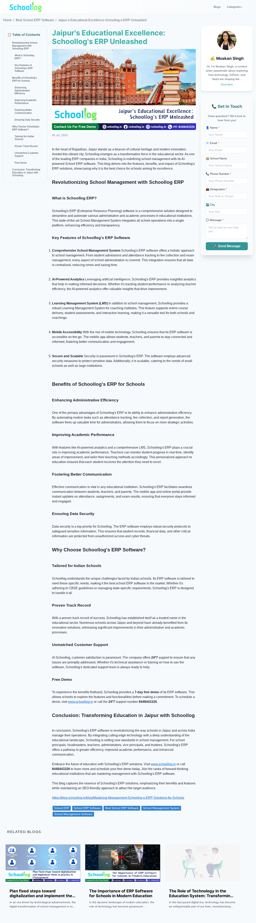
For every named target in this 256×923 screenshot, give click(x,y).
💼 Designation (216, 189)
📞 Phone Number (218, 173)
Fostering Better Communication (23, 111)
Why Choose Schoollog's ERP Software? (25, 128)
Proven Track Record (26, 146)
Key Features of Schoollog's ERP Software (24, 68)
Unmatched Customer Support (26, 154)
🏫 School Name (216, 158)
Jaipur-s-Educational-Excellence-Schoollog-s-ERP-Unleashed (102, 20)
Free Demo (21, 162)
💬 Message (214, 220)
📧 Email (212, 143)
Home (7, 20)
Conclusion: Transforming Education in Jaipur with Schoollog (26, 172)
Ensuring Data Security (27, 119)
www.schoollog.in (80, 701)
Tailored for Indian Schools (24, 138)
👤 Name (212, 127)
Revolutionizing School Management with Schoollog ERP (24, 45)
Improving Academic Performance (26, 101)
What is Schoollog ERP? (24, 57)
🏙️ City (210, 204)
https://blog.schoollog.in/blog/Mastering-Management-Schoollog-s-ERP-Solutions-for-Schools (118, 797)
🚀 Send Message (226, 246)
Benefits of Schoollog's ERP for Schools (24, 79)
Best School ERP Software (35, 20)
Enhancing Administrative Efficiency (22, 90)
